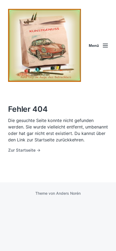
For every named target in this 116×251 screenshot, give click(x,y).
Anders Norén (68, 193)
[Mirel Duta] (44, 45)
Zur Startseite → (24, 150)
